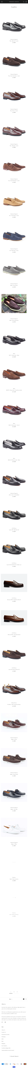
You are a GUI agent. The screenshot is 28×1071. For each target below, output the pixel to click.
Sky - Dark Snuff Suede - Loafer (14, 180)
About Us (3, 1029)
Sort (10, 999)
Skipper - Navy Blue (14, 809)
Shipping (3, 1043)
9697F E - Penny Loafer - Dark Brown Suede (14, 390)
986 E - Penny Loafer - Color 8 (14, 425)
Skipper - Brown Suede (14, 774)
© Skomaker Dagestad (14, 1056)
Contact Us (4, 1032)
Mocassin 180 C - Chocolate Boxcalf (14, 634)
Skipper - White (14, 844)
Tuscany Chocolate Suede (14, 983)
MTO (2, 1039)
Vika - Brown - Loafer (14, 110)
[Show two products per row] (26, 999)
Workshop (3, 1036)
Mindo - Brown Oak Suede (14, 320)
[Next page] (17, 991)
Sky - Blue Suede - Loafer (14, 250)
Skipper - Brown (14, 739)
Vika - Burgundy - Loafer (14, 145)
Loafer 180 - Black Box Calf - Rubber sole (14, 564)
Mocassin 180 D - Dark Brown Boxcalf (14, 599)
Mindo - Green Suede (14, 285)
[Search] (23, 1)
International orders (5, 1034)
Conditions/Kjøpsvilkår (6, 1048)
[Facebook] (2, 1022)
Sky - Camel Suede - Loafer (14, 215)
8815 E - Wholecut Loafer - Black (14, 460)
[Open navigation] (2, 1)
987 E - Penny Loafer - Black (14, 355)
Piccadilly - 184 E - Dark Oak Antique (14, 704)
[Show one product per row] (23, 999)
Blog (2, 1041)
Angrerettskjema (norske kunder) (8, 1050)
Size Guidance (4, 1045)
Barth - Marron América (14, 879)
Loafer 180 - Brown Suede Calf (14, 669)
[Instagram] (5, 1022)
